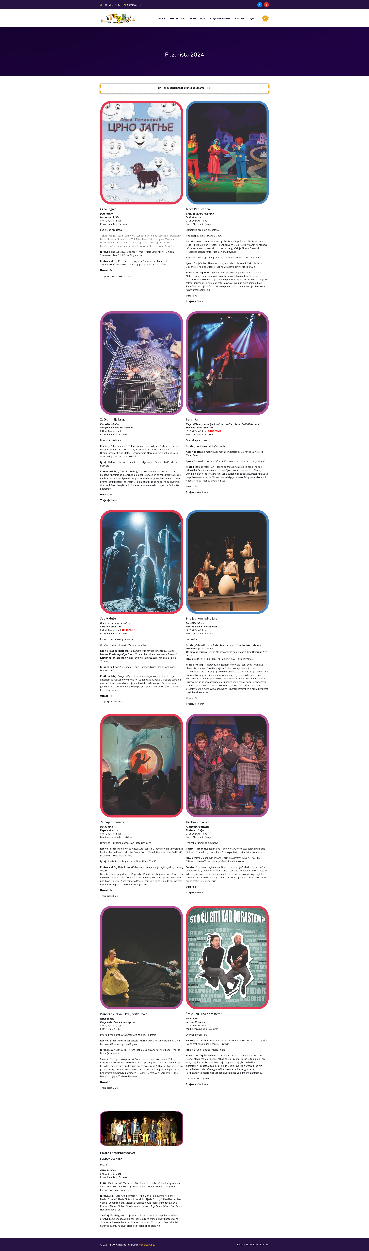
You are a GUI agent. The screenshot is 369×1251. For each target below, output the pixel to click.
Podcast (239, 18)
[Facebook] (259, 4)
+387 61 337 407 (111, 4)
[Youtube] (266, 4)
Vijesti (252, 18)
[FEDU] (117, 18)
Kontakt (264, 1244)
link (209, 87)
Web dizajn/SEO (147, 1244)
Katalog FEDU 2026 (247, 1244)
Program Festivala (220, 18)
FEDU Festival (177, 18)
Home (161, 18)
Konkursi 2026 (197, 18)
